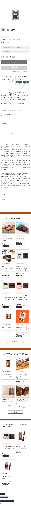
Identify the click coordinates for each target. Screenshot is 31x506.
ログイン (2, 494)
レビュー (5, 205)
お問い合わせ (11, 115)
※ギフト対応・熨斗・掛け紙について (12, 110)
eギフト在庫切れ (14, 67)
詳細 (3, 199)
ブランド (5, 194)
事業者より (5, 124)
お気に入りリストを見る (7, 501)
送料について (22, 78)
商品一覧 (14, 341)
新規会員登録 (4, 497)
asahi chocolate (5, 37)
